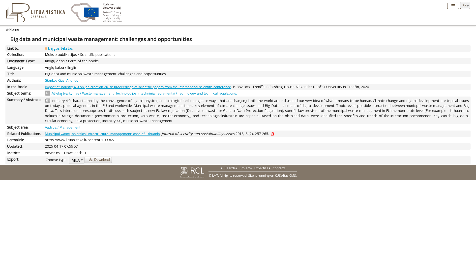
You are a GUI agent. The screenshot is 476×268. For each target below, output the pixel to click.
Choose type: (56, 159)
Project (244, 168)
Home (14, 29)
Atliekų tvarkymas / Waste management (83, 93)
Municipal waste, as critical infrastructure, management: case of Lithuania (102, 134)
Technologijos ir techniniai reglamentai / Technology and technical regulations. (176, 93)
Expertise (261, 168)
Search (230, 168)
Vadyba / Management (62, 127)
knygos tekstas (60, 48)
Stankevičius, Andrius (61, 80)
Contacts (279, 168)
